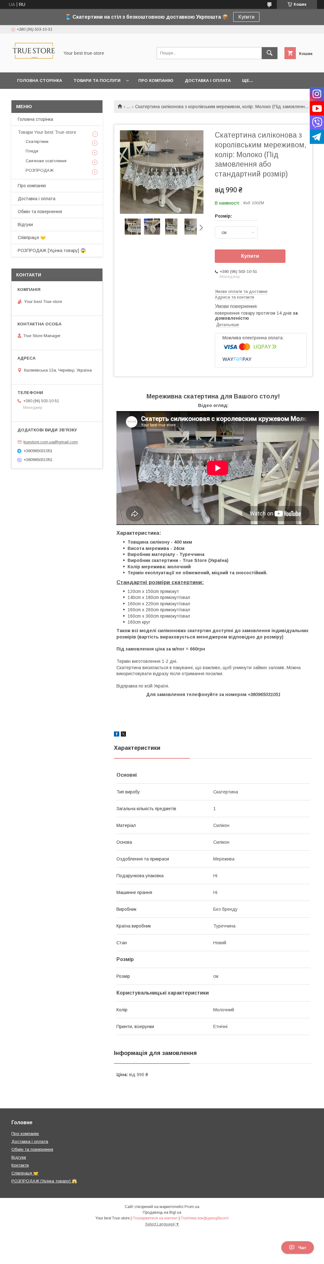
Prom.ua (191, 1207)
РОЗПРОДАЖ (39, 170)
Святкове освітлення (46, 160)
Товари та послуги (97, 80)
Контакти (20, 1165)
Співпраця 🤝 (32, 237)
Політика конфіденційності (205, 1218)
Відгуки (25, 224)
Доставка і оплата (208, 80)
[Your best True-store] (33, 64)
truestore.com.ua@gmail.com (50, 442)
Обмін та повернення (40, 211)
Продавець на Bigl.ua (162, 1212)
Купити (246, 17)
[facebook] (116, 734)
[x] (123, 734)
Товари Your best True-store (47, 132)
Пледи (32, 151)
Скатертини (37, 141)
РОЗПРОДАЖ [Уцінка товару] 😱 (52, 250)
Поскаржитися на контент (155, 1218)
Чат (302, 1247)
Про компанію (155, 80)
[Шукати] (269, 53)
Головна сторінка (39, 80)
